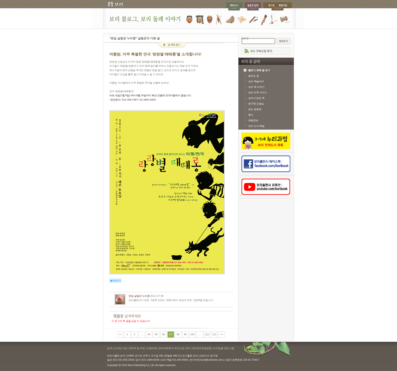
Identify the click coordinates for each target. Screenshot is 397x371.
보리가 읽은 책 (256, 98)
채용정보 (253, 120)
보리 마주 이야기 (257, 92)
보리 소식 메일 (256, 126)
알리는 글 (253, 75)
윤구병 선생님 (256, 103)
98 (178, 334)
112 (207, 334)
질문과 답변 (253, 6)
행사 (250, 114)
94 (149, 334)
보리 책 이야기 (256, 87)
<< (120, 334)
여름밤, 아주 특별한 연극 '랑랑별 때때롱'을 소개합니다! (155, 54)
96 (163, 334)
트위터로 (115, 280)
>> (221, 334)
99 (185, 334)
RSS (266, 51)
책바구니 (234, 6)
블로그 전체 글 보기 (259, 70)
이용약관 (152, 348)
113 (214, 334)
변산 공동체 (254, 109)
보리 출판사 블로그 (198, 18)
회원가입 (285, 6)
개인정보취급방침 (201, 348)
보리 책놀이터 (256, 81)
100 (192, 334)
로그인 (270, 6)
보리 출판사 (114, 5)
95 (156, 334)
